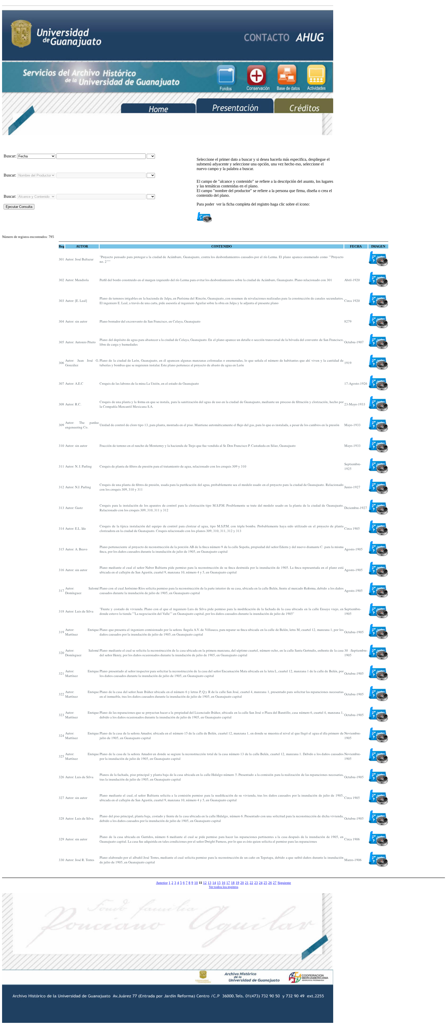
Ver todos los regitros (223, 887)
